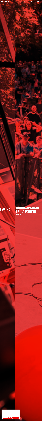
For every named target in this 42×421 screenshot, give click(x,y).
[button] (40, 1)
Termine (28, 1)
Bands (25, 1)
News (32, 1)
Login (35, 1)
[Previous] (19, 419)
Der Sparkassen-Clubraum (19, 1)
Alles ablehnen (10, 417)
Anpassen (5, 417)
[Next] (22, 419)
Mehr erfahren (22, 214)
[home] (5, 2)
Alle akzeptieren (16, 417)
